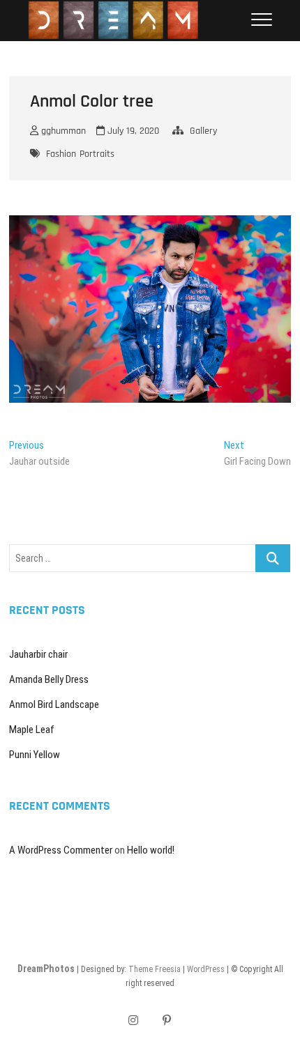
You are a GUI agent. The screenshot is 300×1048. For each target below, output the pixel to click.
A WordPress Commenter (60, 850)
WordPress (206, 969)
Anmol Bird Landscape (54, 704)
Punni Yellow (34, 754)
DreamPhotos (46, 968)
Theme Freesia (154, 969)
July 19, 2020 (132, 131)
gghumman (62, 131)
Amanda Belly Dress (49, 679)
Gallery (203, 131)
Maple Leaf (31, 729)
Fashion (61, 154)
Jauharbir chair (38, 654)
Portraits (97, 154)
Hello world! (150, 850)
